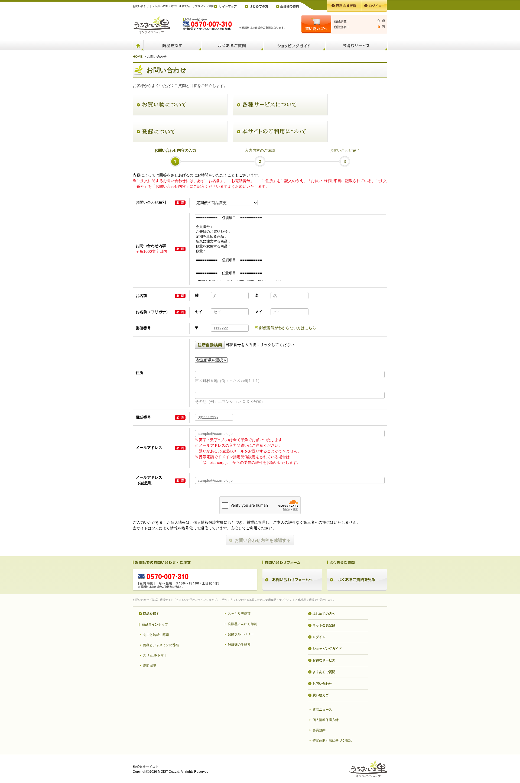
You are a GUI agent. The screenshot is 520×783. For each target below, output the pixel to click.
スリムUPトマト (155, 655)
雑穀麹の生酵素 (239, 644)
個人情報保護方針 (326, 720)
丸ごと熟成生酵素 (156, 635)
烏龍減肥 (149, 666)
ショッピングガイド (327, 649)
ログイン (319, 637)
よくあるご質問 (324, 672)
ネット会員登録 (324, 625)
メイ (259, 311)
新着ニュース (322, 709)
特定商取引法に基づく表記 (332, 740)
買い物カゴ (321, 695)
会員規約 (319, 730)
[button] (210, 344)
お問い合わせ (322, 683)
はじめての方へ (324, 614)
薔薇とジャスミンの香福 (161, 645)
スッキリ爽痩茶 (239, 614)
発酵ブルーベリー (241, 634)
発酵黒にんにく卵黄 (242, 624)
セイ (199, 311)
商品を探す (151, 614)
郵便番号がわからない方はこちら (287, 328)
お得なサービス (324, 660)
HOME (137, 57)
